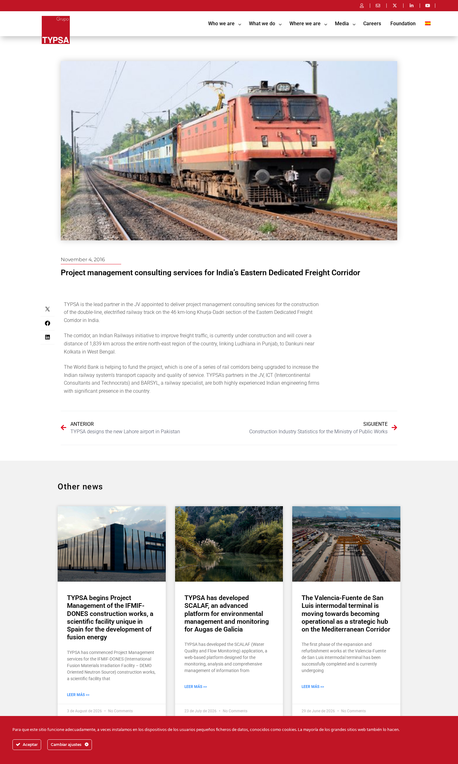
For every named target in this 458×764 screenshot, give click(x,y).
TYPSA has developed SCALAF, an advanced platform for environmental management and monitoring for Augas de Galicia (226, 613)
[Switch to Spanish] (427, 23)
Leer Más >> (78, 695)
